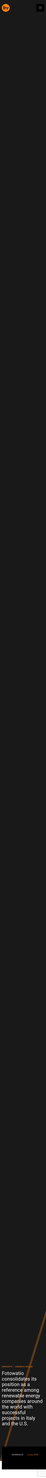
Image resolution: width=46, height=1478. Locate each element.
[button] (29, 1461)
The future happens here (3, 739)
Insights (7, 1367)
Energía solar (24, 1367)
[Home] (6, 8)
